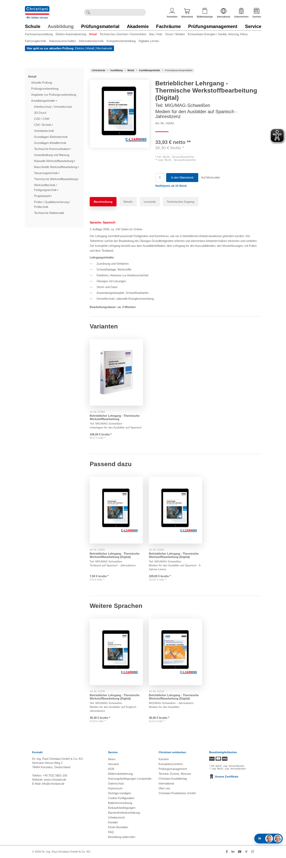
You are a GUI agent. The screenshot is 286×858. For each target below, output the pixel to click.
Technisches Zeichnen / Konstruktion (123, 34)
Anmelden (172, 16)
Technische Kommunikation (52, 149)
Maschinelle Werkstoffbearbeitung (56, 167)
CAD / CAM (42, 118)
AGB (111, 768)
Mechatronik (104, 48)
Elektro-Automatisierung (71, 34)
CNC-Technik (43, 124)
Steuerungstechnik (46, 173)
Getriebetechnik (44, 130)
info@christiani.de (53, 783)
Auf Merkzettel (210, 177)
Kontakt (113, 822)
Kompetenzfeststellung (121, 41)
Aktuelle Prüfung (42, 82)
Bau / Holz (155, 34)
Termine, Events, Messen (175, 773)
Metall (93, 34)
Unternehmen (241, 16)
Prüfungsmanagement (212, 26)
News (111, 759)
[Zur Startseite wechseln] (37, 8)
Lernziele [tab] (150, 201)
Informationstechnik (91, 41)
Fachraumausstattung (39, 34)
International (223, 16)
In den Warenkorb (182, 177)
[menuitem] (40, 35)
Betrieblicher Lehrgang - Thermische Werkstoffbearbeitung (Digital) (114, 555)
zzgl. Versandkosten (233, 766)
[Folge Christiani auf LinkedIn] (233, 851)
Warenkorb (187, 16)
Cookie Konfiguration (121, 798)
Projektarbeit (42, 196)
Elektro (79, 48)
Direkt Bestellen (118, 827)
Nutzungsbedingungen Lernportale (129, 778)
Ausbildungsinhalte (43, 100)
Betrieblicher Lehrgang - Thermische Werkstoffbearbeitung (114, 417)
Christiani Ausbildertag (173, 778)
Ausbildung (61, 26)
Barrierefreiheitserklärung (124, 812)
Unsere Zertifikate (226, 776)
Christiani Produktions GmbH (177, 793)
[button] (171, 185)
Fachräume (168, 26)
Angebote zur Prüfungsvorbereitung (54, 94)
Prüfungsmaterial (100, 26)
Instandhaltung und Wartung (52, 155)
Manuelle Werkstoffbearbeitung (54, 161)
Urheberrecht (116, 817)
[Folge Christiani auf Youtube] (239, 851)
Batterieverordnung (120, 803)
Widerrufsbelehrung (120, 773)
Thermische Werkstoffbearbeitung (56, 179)
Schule (32, 26)
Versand (113, 764)
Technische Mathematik (49, 212)
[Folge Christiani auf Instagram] (252, 851)
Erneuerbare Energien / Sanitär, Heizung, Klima (217, 34)
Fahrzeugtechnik (35, 41)
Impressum (115, 788)
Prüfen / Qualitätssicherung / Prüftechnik (52, 204)
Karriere (257, 16)
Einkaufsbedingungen (121, 807)
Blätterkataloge (205, 16)
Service (253, 26)
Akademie (138, 26)
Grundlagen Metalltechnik (50, 142)
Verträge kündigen (119, 793)
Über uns (164, 788)
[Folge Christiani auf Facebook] (227, 851)
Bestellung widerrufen (121, 837)
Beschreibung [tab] (103, 201)
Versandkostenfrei (183, 156)
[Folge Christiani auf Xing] (246, 851)
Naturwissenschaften (62, 41)
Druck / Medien (175, 34)
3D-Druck (40, 112)
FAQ (111, 832)
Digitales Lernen (149, 41)
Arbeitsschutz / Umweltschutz (53, 106)
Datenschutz (116, 783)
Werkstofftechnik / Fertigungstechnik (45, 187)
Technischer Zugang (180, 201)
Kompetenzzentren (171, 764)
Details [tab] (128, 201)
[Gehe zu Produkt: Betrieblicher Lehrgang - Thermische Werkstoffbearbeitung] (116, 372)
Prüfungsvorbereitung (45, 88)
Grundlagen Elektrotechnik (51, 136)
